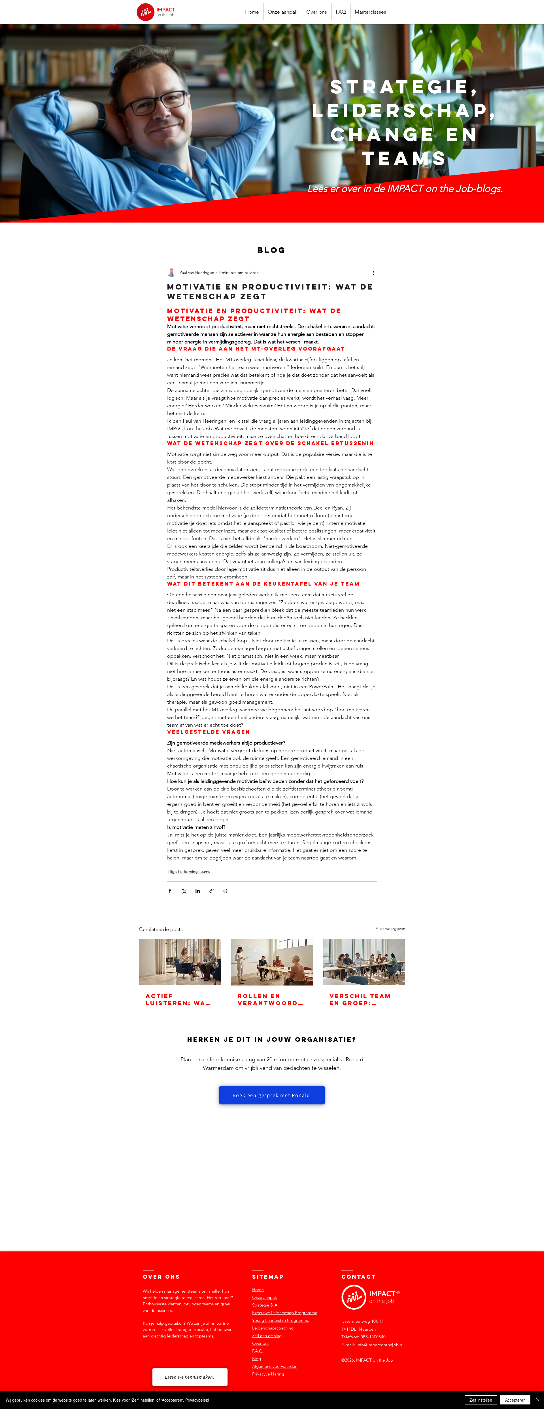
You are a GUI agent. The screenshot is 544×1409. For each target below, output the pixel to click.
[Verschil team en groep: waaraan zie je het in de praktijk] (364, 962)
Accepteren (515, 1400)
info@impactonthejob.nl (379, 1344)
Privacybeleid (197, 1400)
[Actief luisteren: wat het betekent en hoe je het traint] (180, 962)
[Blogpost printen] (225, 891)
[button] (370, 11)
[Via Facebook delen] (170, 891)
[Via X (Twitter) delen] (183, 891)
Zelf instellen (480, 1400)
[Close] (537, 1399)
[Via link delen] (211, 891)
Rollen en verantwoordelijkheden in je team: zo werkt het (271, 999)
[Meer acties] (373, 272)
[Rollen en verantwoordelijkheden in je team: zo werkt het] (272, 962)
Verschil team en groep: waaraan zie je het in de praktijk (363, 999)
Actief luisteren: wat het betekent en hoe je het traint (178, 999)
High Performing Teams (189, 871)
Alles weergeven (390, 928)
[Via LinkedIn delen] (197, 891)
